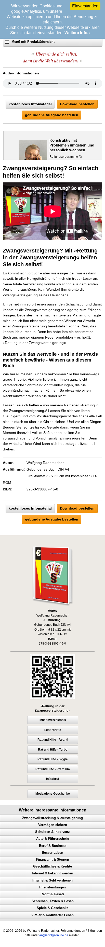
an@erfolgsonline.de (53, 935)
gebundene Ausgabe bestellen (51, 115)
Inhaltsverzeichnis (53, 720)
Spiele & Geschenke (52, 908)
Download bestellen (77, 104)
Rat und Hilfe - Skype (52, 759)
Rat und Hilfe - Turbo (52, 749)
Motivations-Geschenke (52, 793)
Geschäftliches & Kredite (52, 866)
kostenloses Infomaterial (30, 104)
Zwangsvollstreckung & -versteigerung (52, 818)
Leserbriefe (52, 730)
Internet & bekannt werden (52, 873)
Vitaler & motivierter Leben (52, 915)
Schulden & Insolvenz (52, 832)
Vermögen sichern (52, 825)
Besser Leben (52, 853)
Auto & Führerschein (52, 839)
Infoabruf (52, 779)
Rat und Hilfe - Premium (52, 769)
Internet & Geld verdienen (52, 880)
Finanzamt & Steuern (52, 859)
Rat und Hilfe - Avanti (52, 739)
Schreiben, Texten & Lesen (53, 901)
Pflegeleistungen (52, 887)
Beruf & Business (52, 846)
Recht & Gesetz (52, 894)
